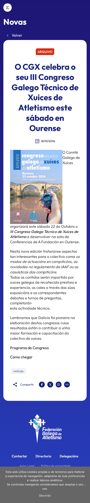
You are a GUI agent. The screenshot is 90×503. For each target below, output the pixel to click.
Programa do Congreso (29, 347)
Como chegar (21, 357)
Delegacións (69, 456)
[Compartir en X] (50, 384)
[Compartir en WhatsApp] (59, 384)
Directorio (43, 456)
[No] (85, 485)
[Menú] (7, 7)
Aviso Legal (26, 466)
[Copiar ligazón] (67, 384)
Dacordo (45, 495)
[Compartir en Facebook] (42, 384)
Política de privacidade (56, 466)
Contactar (19, 456)
